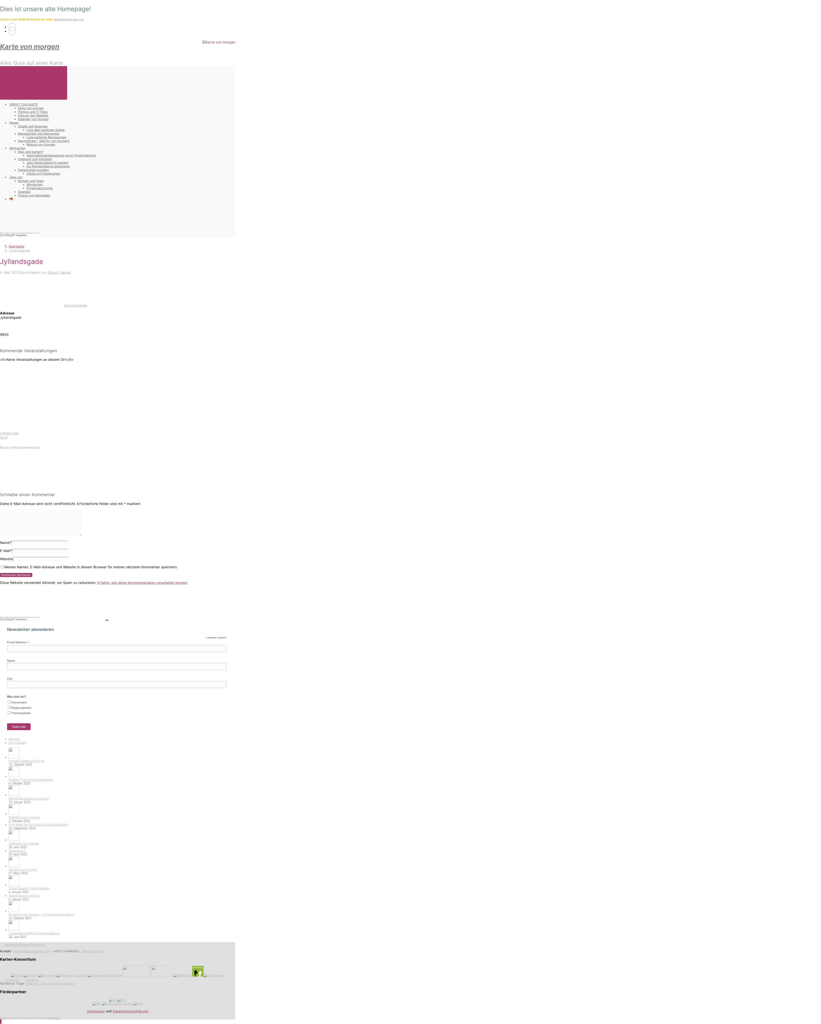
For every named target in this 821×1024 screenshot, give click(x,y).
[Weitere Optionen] (97, 429)
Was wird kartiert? (31, 152)
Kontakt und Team (31, 181)
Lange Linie (9, 433)
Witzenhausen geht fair (24, 896)
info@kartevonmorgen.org (31, 951)
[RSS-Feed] (12, 27)
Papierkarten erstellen (33, 170)
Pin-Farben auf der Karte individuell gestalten (38, 825)
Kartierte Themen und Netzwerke (30, 780)
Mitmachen (17, 148)
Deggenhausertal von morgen (29, 799)
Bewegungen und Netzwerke (38, 133)
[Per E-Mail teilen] (32, 429)
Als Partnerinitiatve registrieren (48, 166)
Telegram (31, 980)
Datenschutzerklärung (130, 1011)
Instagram (11, 980)
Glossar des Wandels (33, 115)
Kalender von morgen (33, 119)
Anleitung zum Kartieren (35, 159)
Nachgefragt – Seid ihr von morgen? (44, 141)
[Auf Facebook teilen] (97, 396)
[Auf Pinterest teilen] (162, 396)
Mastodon (38, 945)
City (9, 678)
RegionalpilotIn (21, 707)
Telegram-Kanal (91, 951)
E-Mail (6, 551)
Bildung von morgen (41, 144)
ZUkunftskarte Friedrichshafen (29, 888)
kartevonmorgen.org (69, 19)
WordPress (54, 1018)
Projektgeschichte (40, 188)
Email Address (18, 642)
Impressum (96, 1011)
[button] (0, 1021)
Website (6, 559)
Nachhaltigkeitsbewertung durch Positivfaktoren (61, 155)
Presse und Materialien (34, 195)
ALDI (4, 437)
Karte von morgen (29, 46)
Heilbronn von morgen (24, 843)
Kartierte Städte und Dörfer (26, 761)
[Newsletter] (12, 31)
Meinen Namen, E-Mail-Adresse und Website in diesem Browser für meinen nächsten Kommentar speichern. (90, 567)
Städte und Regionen (33, 126)
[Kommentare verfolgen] (32, 486)
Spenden (24, 192)
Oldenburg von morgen (24, 817)
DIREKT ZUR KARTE (23, 104)
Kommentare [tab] (17, 743)
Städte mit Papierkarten (43, 173)
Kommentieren (75, 305)
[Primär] (33, 83)
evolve (3, 1018)
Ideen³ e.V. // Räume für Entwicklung (50, 984)
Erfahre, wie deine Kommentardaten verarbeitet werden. (142, 582)
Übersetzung (17, 851)
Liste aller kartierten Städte (46, 130)
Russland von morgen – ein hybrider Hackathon (41, 914)
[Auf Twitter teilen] (32, 396)
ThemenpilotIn (21, 713)
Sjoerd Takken (59, 272)
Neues (14, 122)
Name (5, 542)
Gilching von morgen (23, 870)
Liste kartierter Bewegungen (46, 137)
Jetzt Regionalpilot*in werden (47, 162)
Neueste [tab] (14, 739)
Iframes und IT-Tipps (33, 112)
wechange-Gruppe (16, 945)
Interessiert (19, 702)
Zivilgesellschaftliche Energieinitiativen (34, 933)
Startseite (16, 246)
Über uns (15, 177)
